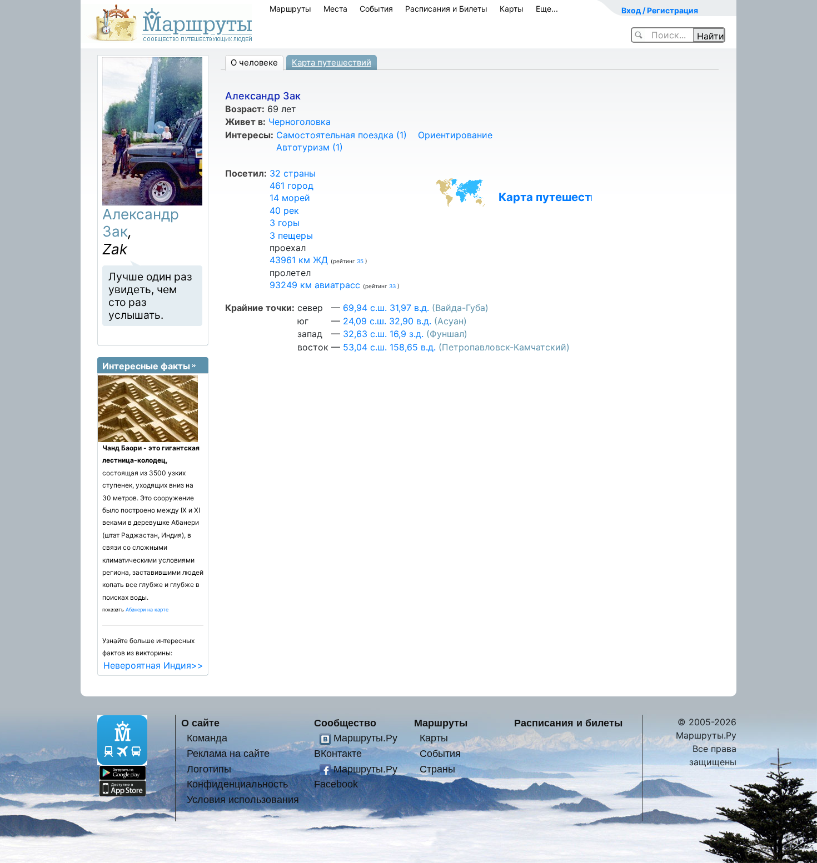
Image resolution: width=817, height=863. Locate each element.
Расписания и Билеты (446, 8)
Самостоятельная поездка (341, 135)
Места (335, 8)
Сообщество (345, 723)
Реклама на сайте (228, 753)
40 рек (284, 210)
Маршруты (290, 8)
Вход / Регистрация (659, 10)
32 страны (293, 173)
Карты (512, 8)
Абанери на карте (147, 609)
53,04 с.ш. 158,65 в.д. (389, 347)
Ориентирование (455, 135)
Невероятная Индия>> (153, 665)
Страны (437, 769)
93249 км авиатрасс (315, 284)
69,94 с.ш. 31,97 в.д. (386, 307)
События (376, 8)
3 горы (285, 222)
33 (393, 286)
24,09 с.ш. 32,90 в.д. (387, 321)
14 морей (290, 197)
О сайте (200, 723)
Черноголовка (299, 121)
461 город (291, 185)
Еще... (547, 8)
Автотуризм (309, 147)
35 (361, 261)
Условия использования (243, 799)
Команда (207, 738)
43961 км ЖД (299, 259)
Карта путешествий (331, 62)
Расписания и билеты (568, 723)
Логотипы (209, 769)
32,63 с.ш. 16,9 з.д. (383, 333)
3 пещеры (291, 235)
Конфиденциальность (237, 784)
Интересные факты (146, 366)
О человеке (254, 62)
